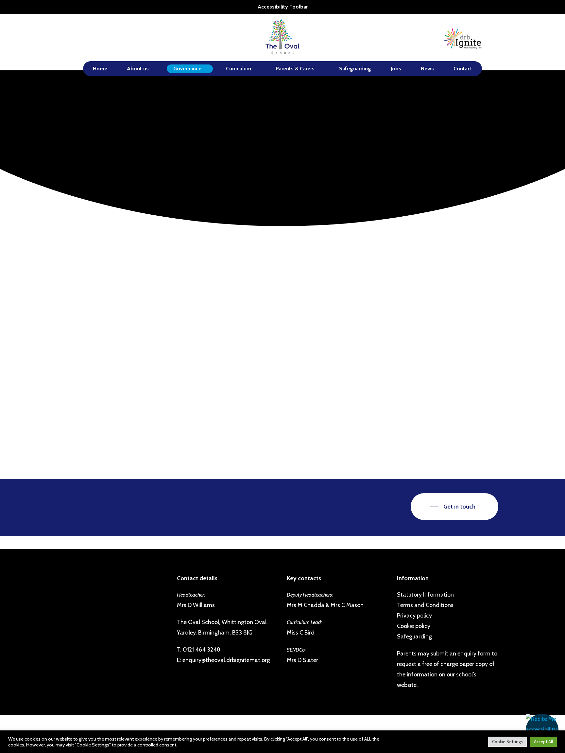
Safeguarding (414, 636)
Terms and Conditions (425, 605)
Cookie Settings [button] (507, 741)
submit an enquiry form (460, 653)
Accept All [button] (543, 741)
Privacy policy (414, 615)
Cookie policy (413, 626)
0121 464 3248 (201, 649)
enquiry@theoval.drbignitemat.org (226, 660)
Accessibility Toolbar (283, 7)
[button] (542, 730)
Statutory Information (425, 594)
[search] (494, 37)
